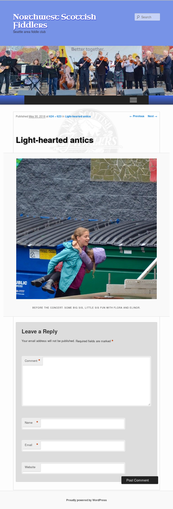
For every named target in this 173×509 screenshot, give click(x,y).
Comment (32, 360)
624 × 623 (55, 116)
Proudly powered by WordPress (86, 500)
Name (31, 422)
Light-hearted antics (78, 116)
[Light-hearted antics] (86, 228)
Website (30, 467)
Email (31, 445)
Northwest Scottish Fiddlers (54, 21)
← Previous (137, 116)
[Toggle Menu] (133, 100)
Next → (152, 116)
